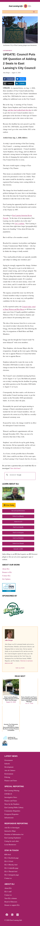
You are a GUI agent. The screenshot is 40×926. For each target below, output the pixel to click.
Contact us (8, 878)
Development (8, 767)
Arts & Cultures (9, 770)
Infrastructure (9, 817)
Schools (7, 763)
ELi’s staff (7, 891)
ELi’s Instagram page (11, 875)
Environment (8, 774)
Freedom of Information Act (13, 834)
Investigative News (10, 797)
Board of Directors (10, 902)
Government (7, 50)
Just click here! (16, 468)
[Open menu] (34, 11)
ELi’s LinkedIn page (11, 868)
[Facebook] (6, 914)
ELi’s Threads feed (10, 871)
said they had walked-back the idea (19, 110)
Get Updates (6, 579)
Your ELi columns (10, 898)
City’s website (19, 223)
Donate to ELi (7, 572)
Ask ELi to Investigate (12, 827)
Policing (7, 777)
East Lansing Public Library (13, 807)
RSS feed (7, 854)
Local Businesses (10, 844)
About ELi (5, 569)
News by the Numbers (11, 804)
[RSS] (12, 914)
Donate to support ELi (12, 905)
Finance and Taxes (10, 780)
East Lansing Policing (11, 790)
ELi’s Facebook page (11, 858)
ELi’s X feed (8, 861)
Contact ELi (6, 575)
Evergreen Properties (11, 814)
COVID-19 (8, 794)
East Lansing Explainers (12, 838)
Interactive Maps (10, 831)
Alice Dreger (6, 72)
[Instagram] (17, 914)
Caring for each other (11, 841)
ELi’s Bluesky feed (10, 864)
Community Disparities (12, 811)
